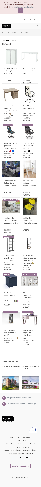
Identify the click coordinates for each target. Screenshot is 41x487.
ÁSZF (18, 437)
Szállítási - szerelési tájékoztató (14, 444)
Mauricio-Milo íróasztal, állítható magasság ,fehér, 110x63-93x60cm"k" (10, 220)
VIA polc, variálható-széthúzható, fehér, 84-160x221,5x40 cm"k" (28, 295)
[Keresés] (37, 39)
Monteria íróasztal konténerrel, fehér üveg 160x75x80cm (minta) (29, 71)
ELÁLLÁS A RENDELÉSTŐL (20, 466)
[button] (10, 40)
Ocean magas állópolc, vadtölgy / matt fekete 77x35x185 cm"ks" (30, 257)
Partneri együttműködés (20, 447)
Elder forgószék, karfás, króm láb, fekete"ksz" (29, 145)
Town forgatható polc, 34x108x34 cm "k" (10, 332)
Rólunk (12, 437)
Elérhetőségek (33, 444)
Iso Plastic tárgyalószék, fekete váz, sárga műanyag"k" (29, 220)
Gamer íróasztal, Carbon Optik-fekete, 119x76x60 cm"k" (11, 183)
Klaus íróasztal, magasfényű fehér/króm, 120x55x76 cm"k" (29, 332)
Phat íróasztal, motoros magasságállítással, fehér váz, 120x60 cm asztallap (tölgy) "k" (30, 183)
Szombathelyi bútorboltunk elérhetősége (21, 404)
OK (20, 11)
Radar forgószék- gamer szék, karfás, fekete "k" (10, 145)
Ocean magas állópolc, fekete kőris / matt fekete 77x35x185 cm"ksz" (10, 257)
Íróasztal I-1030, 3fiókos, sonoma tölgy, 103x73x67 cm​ (10, 108)
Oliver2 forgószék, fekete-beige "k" (29, 107)
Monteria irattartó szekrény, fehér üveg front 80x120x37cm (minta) (10, 71)
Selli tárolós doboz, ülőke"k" (9, 294)
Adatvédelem (26, 437)
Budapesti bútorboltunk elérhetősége (20, 398)
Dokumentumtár (20, 440)
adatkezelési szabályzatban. (24, 7)
